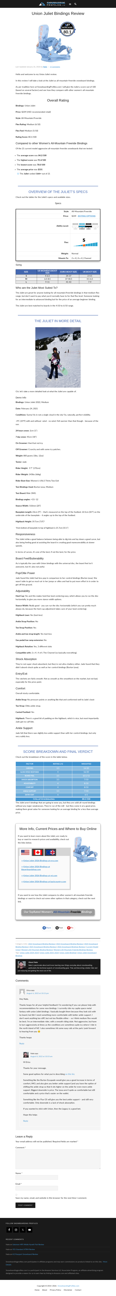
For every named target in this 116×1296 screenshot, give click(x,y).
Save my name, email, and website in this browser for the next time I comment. (51, 1198)
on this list (69, 1074)
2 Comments (55, 67)
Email (19, 1184)
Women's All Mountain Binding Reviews (37, 950)
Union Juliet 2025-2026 (49, 953)
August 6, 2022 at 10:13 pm (38, 993)
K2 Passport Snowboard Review (25, 1254)
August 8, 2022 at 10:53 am (41, 1056)
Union (18, 950)
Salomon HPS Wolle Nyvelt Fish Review (28, 1244)
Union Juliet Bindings (67, 953)
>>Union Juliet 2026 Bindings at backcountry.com (43, 882)
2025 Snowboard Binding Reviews (42, 947)
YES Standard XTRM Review (23, 1249)
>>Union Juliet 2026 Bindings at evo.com (39, 861)
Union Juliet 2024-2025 (29, 953)
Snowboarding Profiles (52, 3)
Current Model (92, 947)
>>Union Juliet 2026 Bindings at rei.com (39, 876)
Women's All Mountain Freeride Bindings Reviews (73, 950)
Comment (21, 1148)
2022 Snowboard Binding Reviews (41, 944)
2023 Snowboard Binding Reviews (69, 944)
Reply (21, 1044)
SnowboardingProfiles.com (68, 1286)
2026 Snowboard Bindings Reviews (71, 947)
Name (19, 1173)
